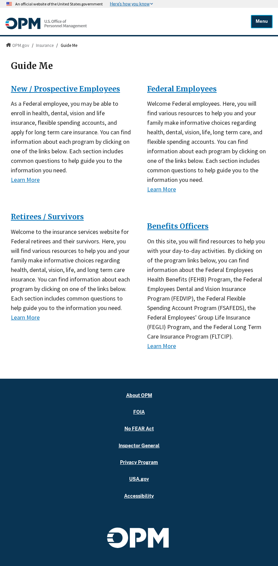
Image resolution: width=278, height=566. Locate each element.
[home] (46, 27)
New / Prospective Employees (65, 88)
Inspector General (139, 445)
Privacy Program (139, 462)
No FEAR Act (139, 428)
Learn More (25, 180)
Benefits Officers (178, 226)
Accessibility (139, 496)
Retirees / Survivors (47, 216)
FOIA (139, 412)
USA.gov (139, 479)
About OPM (139, 395)
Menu (262, 21)
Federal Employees (182, 88)
